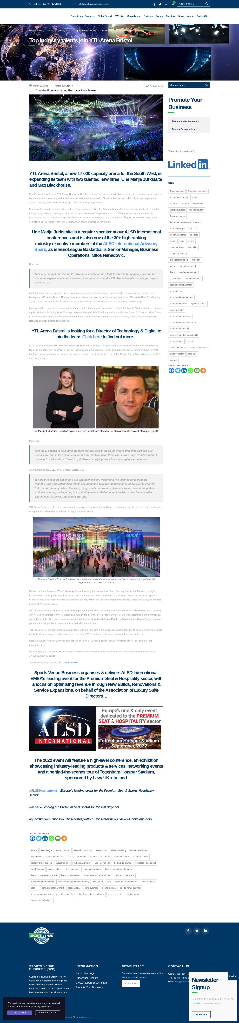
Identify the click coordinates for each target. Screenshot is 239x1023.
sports (34, 888)
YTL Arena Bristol (68, 662)
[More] (64, 838)
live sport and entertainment (44, 875)
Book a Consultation (183, 129)
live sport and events (70, 875)
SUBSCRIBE (130, 983)
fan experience (73, 869)
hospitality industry (178, 253)
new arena (98, 881)
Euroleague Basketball (145, 863)
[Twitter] (39, 838)
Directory (170, 16)
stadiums (192, 354)
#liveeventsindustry (54, 856)
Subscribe (201, 1014)
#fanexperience (177, 191)
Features (148, 16)
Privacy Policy (47, 1012)
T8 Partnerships (68, 894)
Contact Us (202, 16)
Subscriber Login (85, 973)
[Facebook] (32, 838)
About (190, 16)
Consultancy (133, 16)
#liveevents (36, 856)
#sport (70, 856)
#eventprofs (101, 850)
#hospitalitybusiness (197, 191)
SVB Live (119, 16)
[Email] (58, 838)
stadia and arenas (178, 347)
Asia (182, 241)
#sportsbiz (105, 856)
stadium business (198, 347)
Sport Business (148, 881)
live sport (196, 260)
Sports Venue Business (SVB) (44, 894)
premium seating (193, 278)
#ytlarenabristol (63, 863)
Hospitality (192, 247)
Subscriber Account (87, 978)
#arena (34, 850)
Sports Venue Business (130, 888)
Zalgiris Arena (132, 894)
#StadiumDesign (177, 228)
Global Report (105, 16)
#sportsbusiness (177, 210)
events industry (55, 869)
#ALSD (34, 807)
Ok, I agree (20, 1012)
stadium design (177, 354)
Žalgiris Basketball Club (41, 900)
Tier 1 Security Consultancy (91, 894)
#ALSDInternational (43, 790)
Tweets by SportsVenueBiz (182, 151)
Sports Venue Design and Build (184, 335)
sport (109, 881)
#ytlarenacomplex (82, 863)
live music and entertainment (118, 869)
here (42, 645)
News (181, 16)
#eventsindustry (118, 850)
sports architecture (178, 303)
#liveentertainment (138, 850)
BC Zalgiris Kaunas (122, 863)
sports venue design (179, 328)
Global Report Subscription (91, 982)
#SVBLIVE (192, 228)
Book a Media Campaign (185, 121)
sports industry (109, 888)
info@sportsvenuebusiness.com (94, 4)
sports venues (176, 341)
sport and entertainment (126, 881)
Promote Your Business (82, 16)
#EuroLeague (46, 850)
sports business (90, 888)
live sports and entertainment (98, 875)
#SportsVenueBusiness (41, 863)
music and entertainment (42, 881)
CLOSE (232, 976)
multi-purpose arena (125, 875)
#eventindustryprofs (83, 850)
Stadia (190, 341)
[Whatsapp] (51, 838)
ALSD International (102, 863)
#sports (93, 856)
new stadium (176, 278)
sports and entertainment (52, 888)
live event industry (92, 869)
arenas (173, 241)
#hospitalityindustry (179, 197)
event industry (37, 869)
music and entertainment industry (73, 881)
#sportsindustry (121, 856)
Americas (194, 235)
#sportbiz (81, 856)
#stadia (198, 222)
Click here (92, 336)
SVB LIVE (173, 360)
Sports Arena (74, 888)
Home (32, 31)
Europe (191, 241)
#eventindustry (63, 850)
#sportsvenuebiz (140, 856)
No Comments (156, 86)
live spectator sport (179, 260)
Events (159, 16)
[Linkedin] (45, 838)
